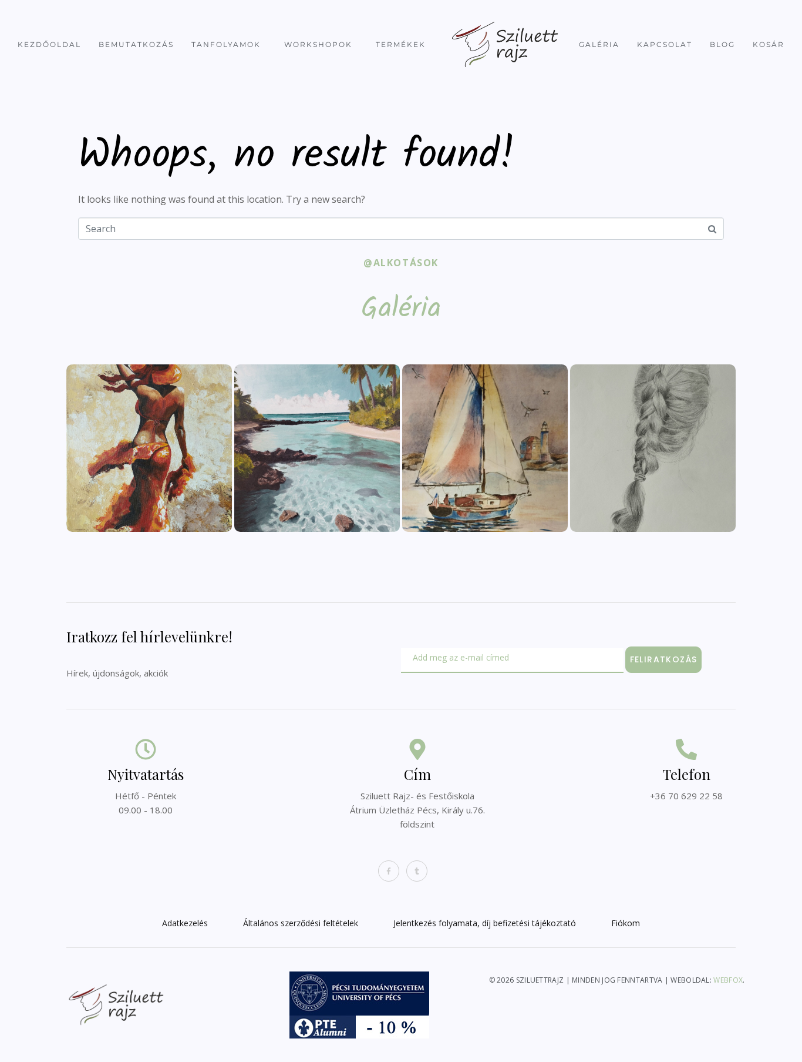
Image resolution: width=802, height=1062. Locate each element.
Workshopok (318, 44)
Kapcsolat (664, 44)
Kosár (768, 44)
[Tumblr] (416, 871)
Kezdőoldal (49, 44)
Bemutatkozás (136, 44)
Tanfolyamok (226, 44)
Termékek (401, 44)
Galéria (599, 44)
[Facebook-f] (388, 871)
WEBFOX (728, 980)
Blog (722, 44)
